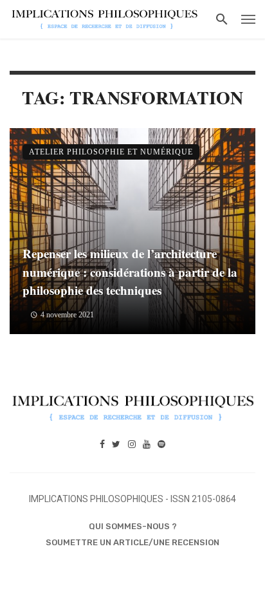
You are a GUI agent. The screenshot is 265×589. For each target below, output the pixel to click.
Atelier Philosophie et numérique (111, 151)
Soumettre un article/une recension (132, 542)
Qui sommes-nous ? (133, 526)
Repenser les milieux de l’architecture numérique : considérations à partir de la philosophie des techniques (130, 272)
